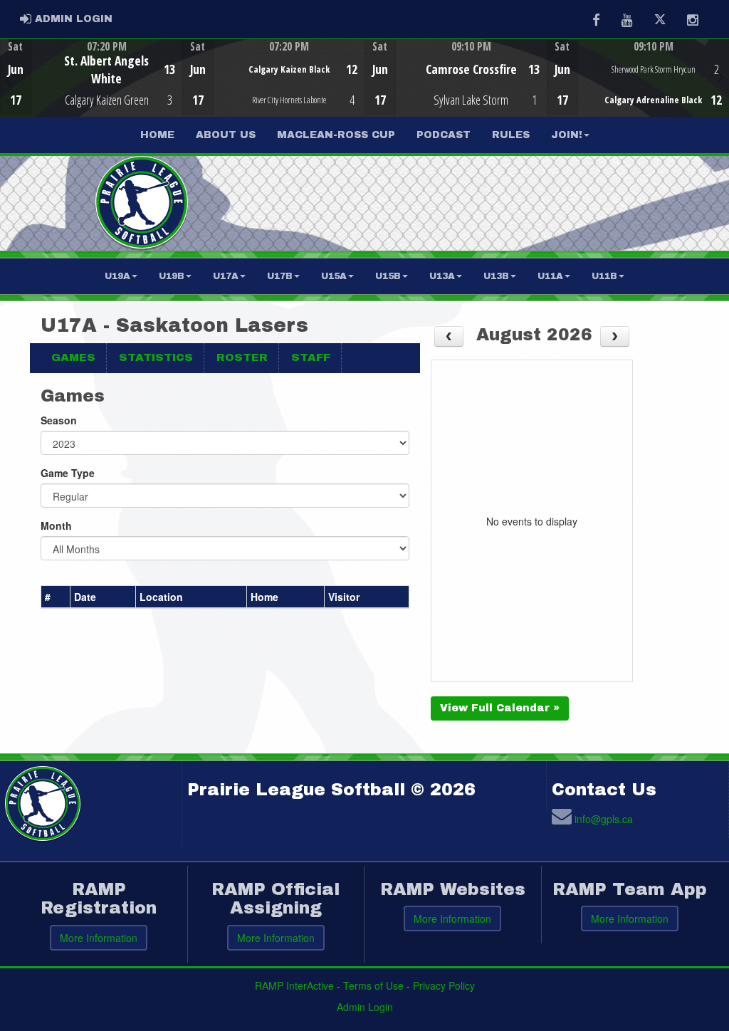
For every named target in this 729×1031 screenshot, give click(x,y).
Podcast (443, 135)
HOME (157, 135)
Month (56, 525)
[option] (91, 77)
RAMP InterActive (294, 985)
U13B (496, 276)
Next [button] (721, 76)
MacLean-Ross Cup (336, 135)
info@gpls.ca (604, 819)
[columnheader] (55, 597)
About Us (226, 135)
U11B (604, 276)
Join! (566, 135)
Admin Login (365, 1007)
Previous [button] (8, 79)
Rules (511, 135)
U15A (334, 276)
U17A (225, 276)
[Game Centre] (91, 88)
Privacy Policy (444, 985)
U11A (550, 276)
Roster (242, 357)
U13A (442, 276)
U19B (171, 276)
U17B (280, 276)
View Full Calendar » (500, 708)
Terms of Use (373, 985)
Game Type (68, 473)
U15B (388, 276)
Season (59, 420)
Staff (310, 357)
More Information (98, 938)
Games (73, 357)
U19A (117, 276)
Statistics (156, 357)
